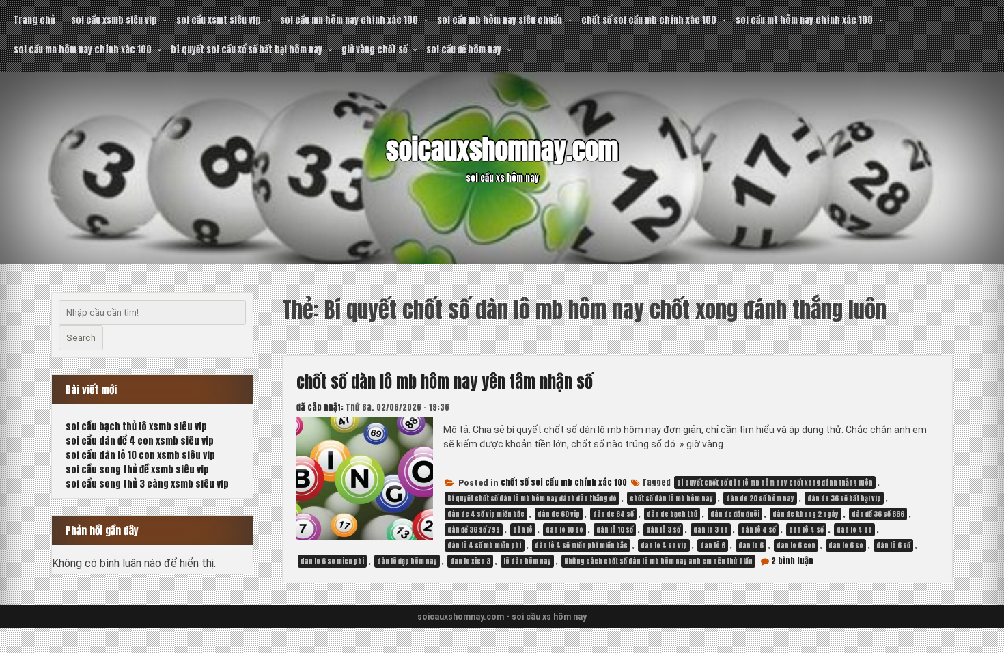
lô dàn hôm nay (527, 561)
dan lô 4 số (806, 530)
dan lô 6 (712, 545)
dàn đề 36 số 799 (473, 530)
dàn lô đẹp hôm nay (407, 561)
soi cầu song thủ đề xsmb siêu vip (137, 469)
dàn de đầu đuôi (734, 514)
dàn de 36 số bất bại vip (844, 498)
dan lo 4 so (854, 530)
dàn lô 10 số (614, 530)
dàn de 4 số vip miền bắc (486, 514)
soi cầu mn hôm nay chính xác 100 (349, 20)
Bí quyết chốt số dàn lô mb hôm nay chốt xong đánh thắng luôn (775, 482)
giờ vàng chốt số (374, 49)
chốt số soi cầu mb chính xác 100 (648, 20)
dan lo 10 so (564, 530)
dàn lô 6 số (893, 545)
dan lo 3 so (710, 530)
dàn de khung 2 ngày (805, 514)
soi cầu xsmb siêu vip (114, 20)
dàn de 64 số (613, 514)
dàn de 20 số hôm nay (760, 498)
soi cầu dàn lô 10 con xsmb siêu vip (140, 455)
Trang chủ (34, 20)
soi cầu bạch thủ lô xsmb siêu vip (136, 426)
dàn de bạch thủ (672, 514)
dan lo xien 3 (470, 561)
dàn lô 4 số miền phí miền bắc (581, 545)
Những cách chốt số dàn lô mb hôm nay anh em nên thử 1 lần (658, 561)
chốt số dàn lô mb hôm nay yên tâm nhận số (444, 382)
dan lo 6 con (796, 545)
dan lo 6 (751, 545)
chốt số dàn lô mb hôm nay (671, 498)
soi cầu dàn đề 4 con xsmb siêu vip (140, 441)
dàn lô (523, 530)
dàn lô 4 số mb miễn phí (484, 545)
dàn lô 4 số (758, 530)
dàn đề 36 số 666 (878, 514)
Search (81, 338)
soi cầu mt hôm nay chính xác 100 (804, 20)
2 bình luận (792, 561)
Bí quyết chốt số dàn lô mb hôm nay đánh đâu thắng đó (532, 498)
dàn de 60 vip (559, 514)
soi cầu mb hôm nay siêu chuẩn (499, 20)
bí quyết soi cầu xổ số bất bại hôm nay (246, 49)
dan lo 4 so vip (664, 545)
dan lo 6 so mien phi (332, 561)
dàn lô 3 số (663, 530)
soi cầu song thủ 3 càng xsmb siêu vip (147, 484)
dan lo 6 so (845, 545)
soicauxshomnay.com (502, 149)
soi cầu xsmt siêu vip (218, 20)
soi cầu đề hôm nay (463, 49)
